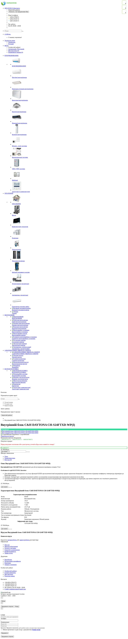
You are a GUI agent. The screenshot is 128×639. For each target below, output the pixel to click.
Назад (3, 601)
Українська (11, 42)
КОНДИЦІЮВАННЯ (11, 55)
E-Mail (3, 615)
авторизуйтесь (12, 540)
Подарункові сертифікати (12, 561)
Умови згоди (8, 553)
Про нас (7, 545)
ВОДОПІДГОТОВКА (11, 369)
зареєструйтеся (25, 540)
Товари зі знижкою (10, 564)
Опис (6, 456)
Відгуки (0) (8, 460)
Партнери (7, 563)
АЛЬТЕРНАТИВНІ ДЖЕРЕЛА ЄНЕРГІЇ (17, 350)
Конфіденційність (10, 551)
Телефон (3, 618)
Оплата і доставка (10, 548)
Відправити (4, 633)
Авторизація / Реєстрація (16, 49)
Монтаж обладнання (11, 546)
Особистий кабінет (10, 571)
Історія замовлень (10, 572)
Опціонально (5, 622)
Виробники (8, 559)
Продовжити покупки (7, 606)
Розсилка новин (9, 576)
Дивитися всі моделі (7, 436)
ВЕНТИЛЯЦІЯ (9, 315)
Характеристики (9, 458)
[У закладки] (9, 487)
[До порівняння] (11, 487)
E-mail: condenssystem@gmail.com (15, 589)
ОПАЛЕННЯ (8, 193)
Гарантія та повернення (12, 550)
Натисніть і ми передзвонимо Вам (18, 11)
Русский (11, 44)
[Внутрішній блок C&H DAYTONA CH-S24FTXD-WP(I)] (19, 431)
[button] (7, 34)
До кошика (4, 451)
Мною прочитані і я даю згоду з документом (21, 629)
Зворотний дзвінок (6, 415)
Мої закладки (8, 574)
